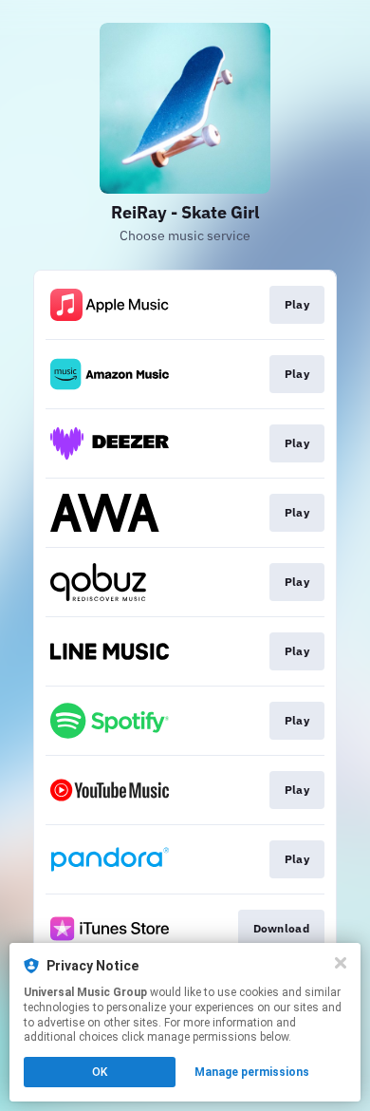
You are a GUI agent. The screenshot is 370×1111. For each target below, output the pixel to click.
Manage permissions (251, 1072)
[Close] (340, 963)
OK (99, 1072)
